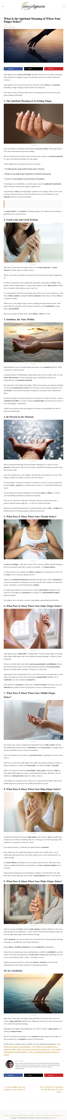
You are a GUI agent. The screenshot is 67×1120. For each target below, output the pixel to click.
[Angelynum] (33, 6)
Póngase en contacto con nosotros (39, 1115)
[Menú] (3, 6)
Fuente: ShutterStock (33, 65)
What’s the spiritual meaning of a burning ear (33, 1049)
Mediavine (53, 1118)
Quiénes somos (23, 1115)
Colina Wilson (8, 25)
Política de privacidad (11, 1115)
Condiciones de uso (56, 1115)
